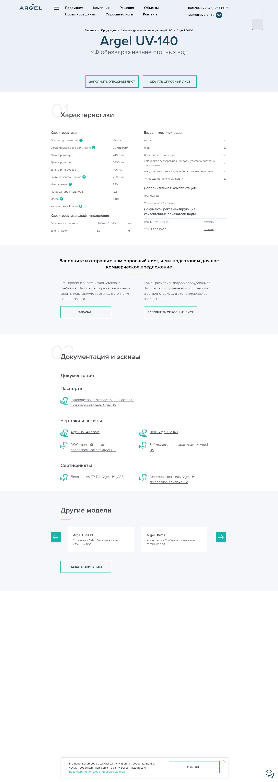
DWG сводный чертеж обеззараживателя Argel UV (93, 447)
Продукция (74, 8)
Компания (101, 8)
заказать (85, 312)
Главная (90, 30)
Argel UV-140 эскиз (85, 432)
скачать (208, 222)
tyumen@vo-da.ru (201, 15)
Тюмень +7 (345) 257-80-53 (208, 8)
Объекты (151, 8)
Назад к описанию (86, 567)
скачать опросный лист (170, 82)
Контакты (150, 14)
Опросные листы (119, 14)
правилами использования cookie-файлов (97, 771)
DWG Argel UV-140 (164, 432)
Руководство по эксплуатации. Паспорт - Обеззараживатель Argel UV (102, 402)
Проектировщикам (80, 14)
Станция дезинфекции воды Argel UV (146, 30)
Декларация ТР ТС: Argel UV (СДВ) (97, 477)
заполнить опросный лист (112, 82)
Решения (127, 8)
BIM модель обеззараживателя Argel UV (179, 447)
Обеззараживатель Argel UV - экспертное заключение (173, 479)
